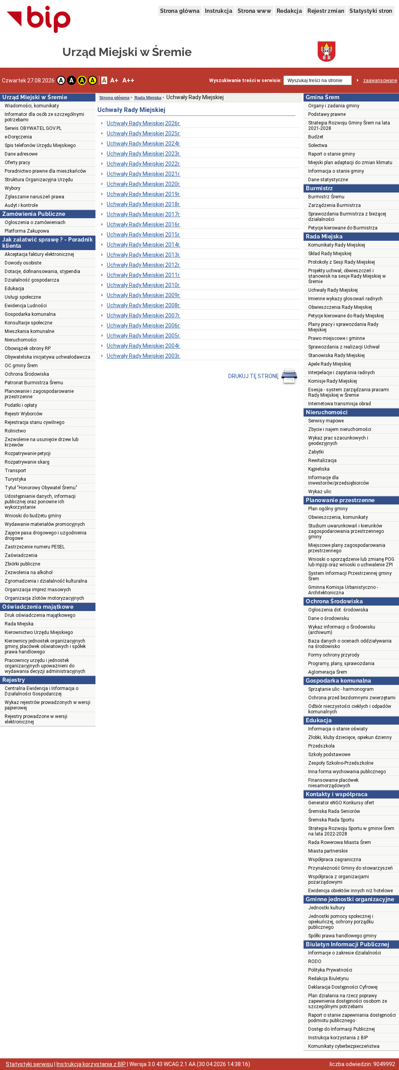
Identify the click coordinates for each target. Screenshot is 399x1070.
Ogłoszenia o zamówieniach (35, 222)
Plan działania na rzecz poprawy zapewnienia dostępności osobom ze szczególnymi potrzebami (347, 1001)
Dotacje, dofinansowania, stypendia (42, 271)
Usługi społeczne (23, 297)
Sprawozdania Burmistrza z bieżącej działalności (347, 216)
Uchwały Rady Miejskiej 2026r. (143, 123)
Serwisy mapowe (326, 421)
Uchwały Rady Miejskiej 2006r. (143, 325)
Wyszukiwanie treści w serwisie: (245, 80)
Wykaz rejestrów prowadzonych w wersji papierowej (47, 705)
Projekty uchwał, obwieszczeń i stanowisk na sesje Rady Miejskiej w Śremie (347, 276)
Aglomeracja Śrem (327, 672)
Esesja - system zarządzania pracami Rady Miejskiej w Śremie (348, 392)
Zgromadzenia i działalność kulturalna (46, 581)
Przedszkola (321, 746)
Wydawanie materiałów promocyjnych (45, 524)
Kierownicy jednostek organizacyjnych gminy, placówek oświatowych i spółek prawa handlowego (45, 646)
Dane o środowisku (328, 618)
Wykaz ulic (319, 491)
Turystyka (15, 479)
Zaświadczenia (21, 555)
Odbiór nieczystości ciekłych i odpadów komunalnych (349, 709)
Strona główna (180, 11)
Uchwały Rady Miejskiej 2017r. (143, 214)
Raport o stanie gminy (331, 154)
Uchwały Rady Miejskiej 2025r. (143, 133)
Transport (15, 470)
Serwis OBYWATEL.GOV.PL (33, 128)
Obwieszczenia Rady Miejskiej (340, 307)
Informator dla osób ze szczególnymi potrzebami (44, 117)
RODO (314, 961)
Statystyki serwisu (29, 1064)
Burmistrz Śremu (326, 197)
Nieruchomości (21, 340)
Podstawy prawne (327, 114)
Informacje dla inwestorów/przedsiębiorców (338, 480)
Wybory (12, 188)
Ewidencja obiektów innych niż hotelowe (350, 890)
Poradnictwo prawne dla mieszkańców (45, 171)
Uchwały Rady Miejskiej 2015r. (143, 234)
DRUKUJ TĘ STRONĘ (254, 376)
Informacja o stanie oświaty (337, 729)
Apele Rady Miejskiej (329, 364)
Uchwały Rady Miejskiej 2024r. (143, 143)
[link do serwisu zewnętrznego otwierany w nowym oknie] (39, 20)
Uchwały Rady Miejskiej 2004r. (143, 346)
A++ (128, 80)
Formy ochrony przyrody (333, 655)
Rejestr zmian (325, 11)
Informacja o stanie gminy (336, 171)
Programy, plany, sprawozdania (341, 663)
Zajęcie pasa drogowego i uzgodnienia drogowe (46, 535)
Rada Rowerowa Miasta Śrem (339, 842)
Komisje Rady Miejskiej (332, 381)
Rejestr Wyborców (23, 414)
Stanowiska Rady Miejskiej (336, 355)
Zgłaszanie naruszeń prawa (34, 197)
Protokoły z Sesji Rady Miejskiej (341, 262)
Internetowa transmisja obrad (339, 403)
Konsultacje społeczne (28, 323)
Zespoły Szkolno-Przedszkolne (340, 763)
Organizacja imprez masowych (38, 589)
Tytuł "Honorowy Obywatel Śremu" (41, 487)
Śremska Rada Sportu (331, 820)
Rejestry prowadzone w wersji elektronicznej (36, 719)
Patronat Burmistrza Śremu (34, 382)
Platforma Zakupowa (27, 231)
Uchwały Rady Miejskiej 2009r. (143, 295)
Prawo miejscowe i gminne (336, 338)
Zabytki (316, 452)
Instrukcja (218, 11)
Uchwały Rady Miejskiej (333, 290)
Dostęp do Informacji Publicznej (341, 1029)
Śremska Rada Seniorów (334, 811)
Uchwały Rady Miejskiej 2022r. (143, 164)
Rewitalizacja (322, 460)
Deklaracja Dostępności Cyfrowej (343, 987)
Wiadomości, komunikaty (32, 106)
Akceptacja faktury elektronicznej (39, 254)
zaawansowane (380, 80)
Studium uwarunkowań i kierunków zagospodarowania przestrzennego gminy (346, 531)
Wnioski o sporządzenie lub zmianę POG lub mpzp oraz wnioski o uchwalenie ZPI (351, 562)
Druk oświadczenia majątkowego (40, 615)
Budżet (315, 137)
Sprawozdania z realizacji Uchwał (344, 347)
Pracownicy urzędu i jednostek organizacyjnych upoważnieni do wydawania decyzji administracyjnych (45, 666)
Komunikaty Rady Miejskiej (336, 245)
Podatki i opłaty (21, 405)
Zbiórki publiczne (22, 564)
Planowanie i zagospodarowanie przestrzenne (39, 394)
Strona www (254, 11)
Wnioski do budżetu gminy (33, 515)
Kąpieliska (319, 469)
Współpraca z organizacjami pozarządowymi (338, 879)
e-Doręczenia (18, 137)
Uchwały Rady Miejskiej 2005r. (143, 336)
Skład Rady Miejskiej (329, 253)
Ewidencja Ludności (26, 305)
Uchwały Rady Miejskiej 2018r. (143, 204)
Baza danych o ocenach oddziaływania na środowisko (350, 643)
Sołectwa (317, 145)
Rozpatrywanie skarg (27, 462)
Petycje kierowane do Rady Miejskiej (346, 316)
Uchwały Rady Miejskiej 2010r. (143, 285)
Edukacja (14, 288)
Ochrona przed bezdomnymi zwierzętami (351, 697)
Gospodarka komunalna (30, 314)
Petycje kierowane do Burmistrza (343, 228)
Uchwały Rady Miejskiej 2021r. (143, 174)
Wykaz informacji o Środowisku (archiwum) (341, 629)
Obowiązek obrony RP (28, 348)
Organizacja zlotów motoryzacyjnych (44, 598)
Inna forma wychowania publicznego (347, 771)
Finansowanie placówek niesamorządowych (333, 783)
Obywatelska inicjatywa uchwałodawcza (47, 357)
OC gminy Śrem (21, 365)
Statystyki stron (371, 11)
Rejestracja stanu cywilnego (34, 422)
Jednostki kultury (326, 908)
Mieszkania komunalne (29, 331)
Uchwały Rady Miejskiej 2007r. (143, 315)
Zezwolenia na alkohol (29, 572)
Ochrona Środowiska (27, 374)
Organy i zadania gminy (333, 106)
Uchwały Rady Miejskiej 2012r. (143, 265)
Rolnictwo (15, 431)
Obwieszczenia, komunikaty (338, 517)
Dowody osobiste (23, 263)
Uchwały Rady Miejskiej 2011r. (143, 275)
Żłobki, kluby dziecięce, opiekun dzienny (350, 737)
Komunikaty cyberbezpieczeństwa (344, 1046)
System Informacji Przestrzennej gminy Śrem (350, 576)
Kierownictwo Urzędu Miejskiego (39, 632)
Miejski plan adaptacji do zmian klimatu (350, 162)
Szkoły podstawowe (329, 754)
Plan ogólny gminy (328, 508)
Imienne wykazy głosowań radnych (345, 298)
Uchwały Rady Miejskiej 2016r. (143, 224)
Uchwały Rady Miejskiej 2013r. (143, 255)
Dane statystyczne (328, 179)
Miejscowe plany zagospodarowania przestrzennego (346, 548)
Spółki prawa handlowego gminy (342, 936)
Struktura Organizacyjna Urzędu (39, 179)
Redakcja (289, 11)
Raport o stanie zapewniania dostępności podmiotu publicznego (352, 1017)
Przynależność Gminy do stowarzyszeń (350, 868)
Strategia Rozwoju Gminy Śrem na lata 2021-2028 (349, 125)
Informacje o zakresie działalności (344, 953)
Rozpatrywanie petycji (28, 453)
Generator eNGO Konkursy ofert (341, 803)
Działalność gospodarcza (32, 280)
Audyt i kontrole (21, 205)
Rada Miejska (19, 624)
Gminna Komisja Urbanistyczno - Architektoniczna (343, 590)
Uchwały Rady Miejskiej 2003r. (143, 356)
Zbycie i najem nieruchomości (339, 429)
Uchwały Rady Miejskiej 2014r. (143, 245)
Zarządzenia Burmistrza (334, 205)
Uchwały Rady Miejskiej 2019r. (143, 194)
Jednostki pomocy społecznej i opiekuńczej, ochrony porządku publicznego (341, 922)
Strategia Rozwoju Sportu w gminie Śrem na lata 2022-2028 (351, 831)
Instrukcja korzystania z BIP (338, 1037)
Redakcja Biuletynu (328, 978)
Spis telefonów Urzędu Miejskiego (40, 145)
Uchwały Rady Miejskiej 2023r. (143, 154)
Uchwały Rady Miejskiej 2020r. (143, 184)
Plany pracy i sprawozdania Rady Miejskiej (343, 327)
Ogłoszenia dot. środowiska (338, 610)
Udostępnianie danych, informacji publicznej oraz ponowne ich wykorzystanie (40, 502)
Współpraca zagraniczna (334, 859)
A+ (114, 80)
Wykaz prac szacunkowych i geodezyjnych (338, 440)
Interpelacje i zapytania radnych (341, 372)
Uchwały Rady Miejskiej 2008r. (143, 305)
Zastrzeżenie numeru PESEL (35, 547)
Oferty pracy (17, 162)
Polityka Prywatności (330, 970)
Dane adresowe (21, 154)
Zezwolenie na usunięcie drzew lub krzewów (41, 442)
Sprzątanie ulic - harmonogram (341, 689)
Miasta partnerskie (328, 851)
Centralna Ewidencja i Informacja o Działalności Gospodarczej (41, 691)
